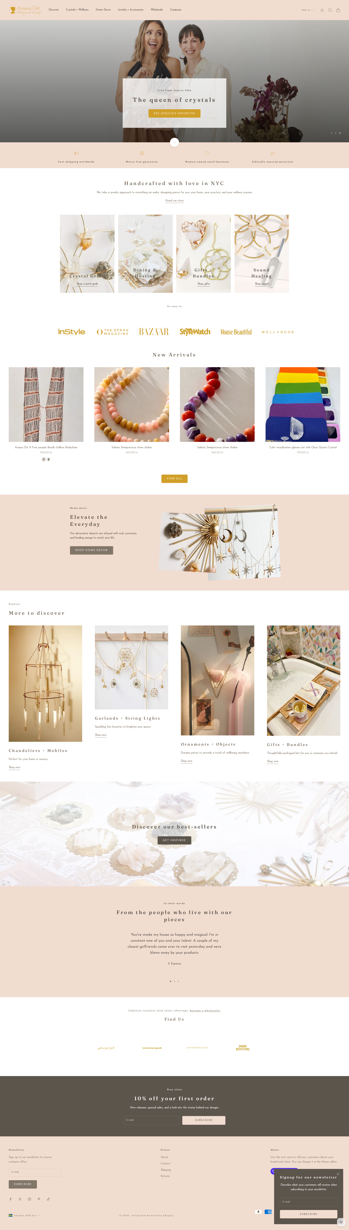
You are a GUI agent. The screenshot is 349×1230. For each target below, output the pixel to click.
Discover (54, 10)
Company (175, 10)
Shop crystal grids (87, 284)
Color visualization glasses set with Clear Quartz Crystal (303, 447)
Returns (165, 1176)
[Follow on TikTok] (48, 1199)
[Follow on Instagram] (29, 1199)
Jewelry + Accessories (130, 10)
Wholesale (157, 10)
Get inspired (174, 840)
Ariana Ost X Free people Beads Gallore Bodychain (46, 447)
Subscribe (309, 1214)
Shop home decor (91, 550)
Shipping (166, 1170)
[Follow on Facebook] (10, 1199)
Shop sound (262, 284)
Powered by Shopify (160, 1215)
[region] (174, 81)
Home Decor (103, 10)
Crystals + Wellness (77, 10)
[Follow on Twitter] (20, 1199)
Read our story (175, 200)
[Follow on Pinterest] (39, 1199)
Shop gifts (203, 284)
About (164, 1157)
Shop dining (145, 284)
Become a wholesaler (205, 1010)
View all (174, 478)
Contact (165, 1163)
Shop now (14, 767)
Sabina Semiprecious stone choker (131, 447)
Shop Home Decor (30, 123)
